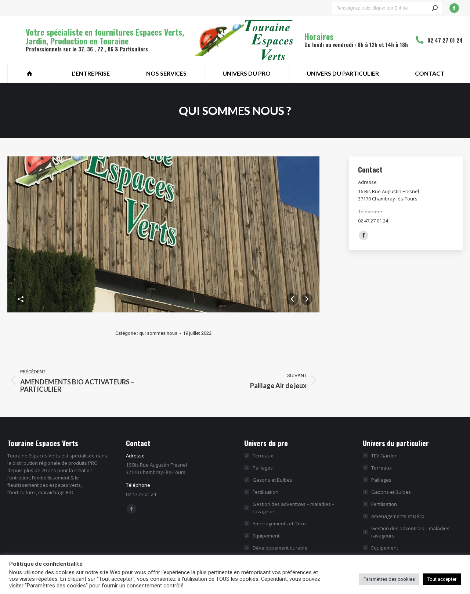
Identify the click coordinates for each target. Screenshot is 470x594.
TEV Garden (384, 455)
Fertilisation (265, 492)
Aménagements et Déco (279, 523)
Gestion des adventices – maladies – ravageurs (294, 508)
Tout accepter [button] (441, 579)
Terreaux (263, 455)
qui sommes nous (158, 333)
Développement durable (280, 547)
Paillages (263, 467)
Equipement (266, 535)
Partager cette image (20, 299)
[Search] (435, 8)
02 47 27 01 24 (445, 40)
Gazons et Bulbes (272, 480)
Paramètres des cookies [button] (389, 579)
